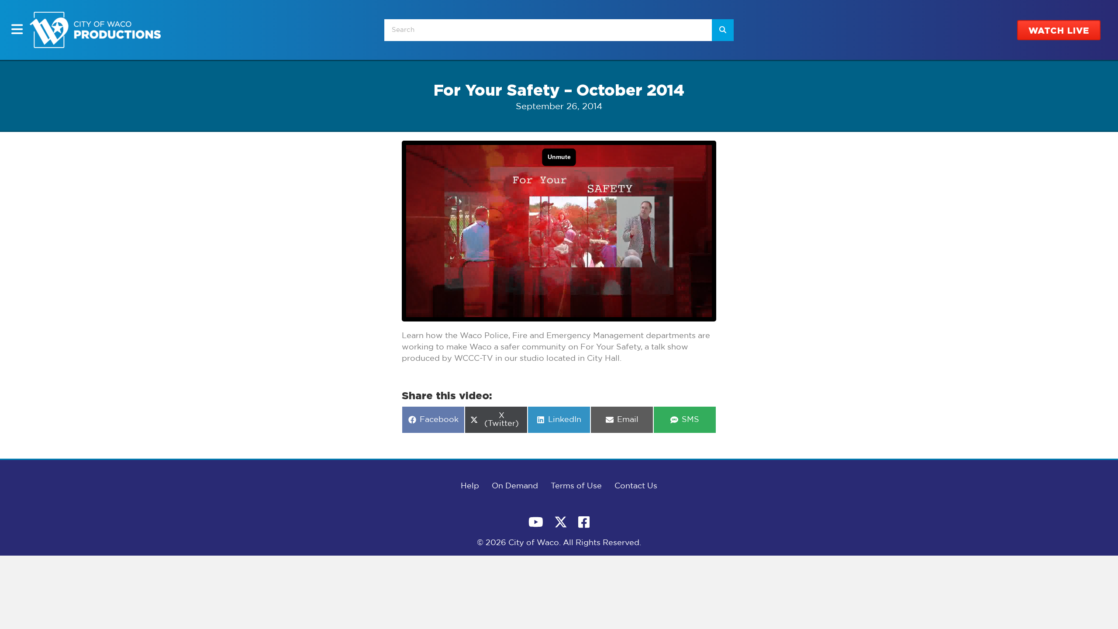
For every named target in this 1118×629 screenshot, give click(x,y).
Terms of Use (576, 486)
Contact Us (635, 486)
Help (470, 486)
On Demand (515, 486)
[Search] (723, 30)
